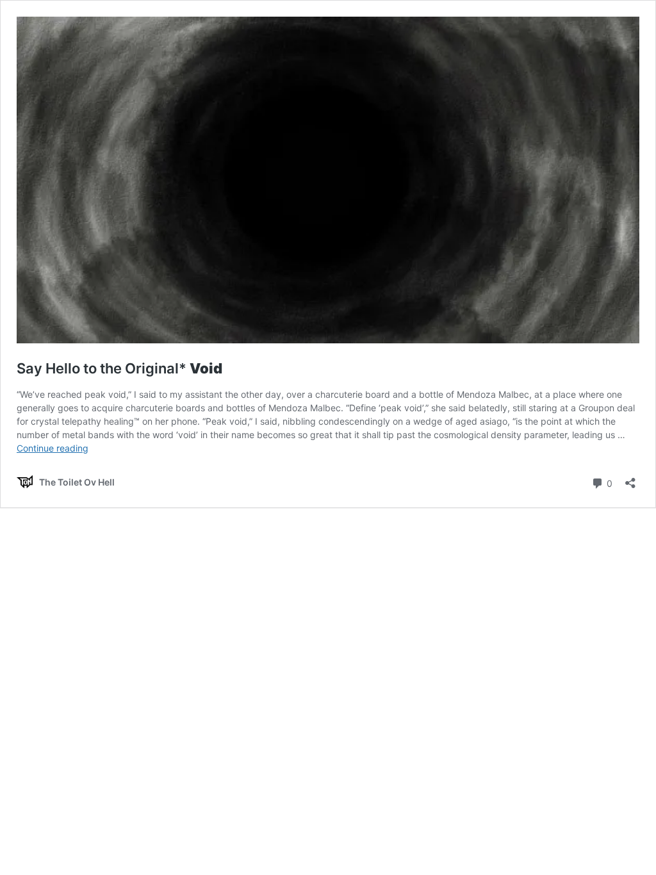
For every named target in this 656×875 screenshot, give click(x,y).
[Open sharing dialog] (630, 479)
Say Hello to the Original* (119, 368)
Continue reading (52, 448)
